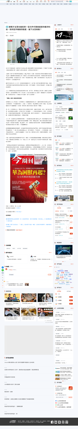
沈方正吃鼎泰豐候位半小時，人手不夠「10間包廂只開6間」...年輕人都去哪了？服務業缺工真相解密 (15, 284)
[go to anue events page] (65, 1)
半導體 (59, 303)
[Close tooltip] (12, 286)
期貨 (40, 4)
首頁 (11, 1)
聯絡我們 (37, 421)
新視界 (54, 4)
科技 (17, 4)
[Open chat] (3, 286)
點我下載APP (19, 230)
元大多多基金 (58, 227)
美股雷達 (60, 106)
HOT (60, 143)
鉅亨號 (45, 1)
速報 (30, 4)
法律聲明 (48, 421)
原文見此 (18, 211)
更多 (71, 211)
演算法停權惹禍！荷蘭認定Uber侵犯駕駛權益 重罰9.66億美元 (12, 318)
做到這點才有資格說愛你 (44, 317)
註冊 (70, 1)
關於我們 (19, 421)
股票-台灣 (61, 229)
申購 (71, 216)
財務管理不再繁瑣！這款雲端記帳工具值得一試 (45, 304)
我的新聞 (65, 4)
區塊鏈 (43, 4)
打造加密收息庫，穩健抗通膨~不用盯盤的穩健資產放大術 (66, 154)
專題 (58, 4)
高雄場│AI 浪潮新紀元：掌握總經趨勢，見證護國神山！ (66, 160)
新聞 (14, 1)
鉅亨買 (41, 1)
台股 (17, 1)
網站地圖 (44, 421)
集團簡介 (23, 421)
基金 (27, 1)
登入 (68, 1)
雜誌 (61, 4)
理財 (50, 4)
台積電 (59, 300)
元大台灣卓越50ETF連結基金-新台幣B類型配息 (62, 232)
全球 (33, 1)
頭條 (7, 4)
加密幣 (37, 1)
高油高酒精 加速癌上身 (27, 303)
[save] (3, 283)
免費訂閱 (70, 397)
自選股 (70, 4)
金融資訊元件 (32, 421)
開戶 (71, 222)
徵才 (41, 421)
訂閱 (48, 1)
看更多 (50, 252)
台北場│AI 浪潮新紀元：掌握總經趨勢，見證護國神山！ (66, 149)
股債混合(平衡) (62, 224)
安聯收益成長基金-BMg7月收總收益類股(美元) (62, 221)
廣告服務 (27, 421)
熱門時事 (25, 4)
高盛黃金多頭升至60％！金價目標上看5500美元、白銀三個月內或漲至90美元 (28, 318)
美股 (20, 1)
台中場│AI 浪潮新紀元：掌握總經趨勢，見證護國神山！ (66, 143)
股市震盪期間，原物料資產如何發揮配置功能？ (12, 304)
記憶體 (59, 297)
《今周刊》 (18, 208)
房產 (47, 4)
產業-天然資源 (61, 217)
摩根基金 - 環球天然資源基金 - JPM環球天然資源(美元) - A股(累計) (61, 215)
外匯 (30, 1)
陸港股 (24, 1)
